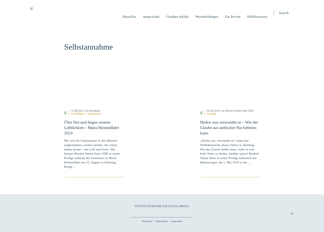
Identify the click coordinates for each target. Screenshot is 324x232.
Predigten (79, 113)
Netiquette (147, 221)
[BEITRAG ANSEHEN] (94, 87)
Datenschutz (162, 221)
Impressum (176, 221)
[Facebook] (147, 211)
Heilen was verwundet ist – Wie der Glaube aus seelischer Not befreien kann (229, 127)
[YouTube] (154, 211)
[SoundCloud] (169, 211)
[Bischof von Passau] (52, 9)
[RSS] (177, 211)
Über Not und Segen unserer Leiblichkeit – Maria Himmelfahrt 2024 (91, 127)
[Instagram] (162, 211)
